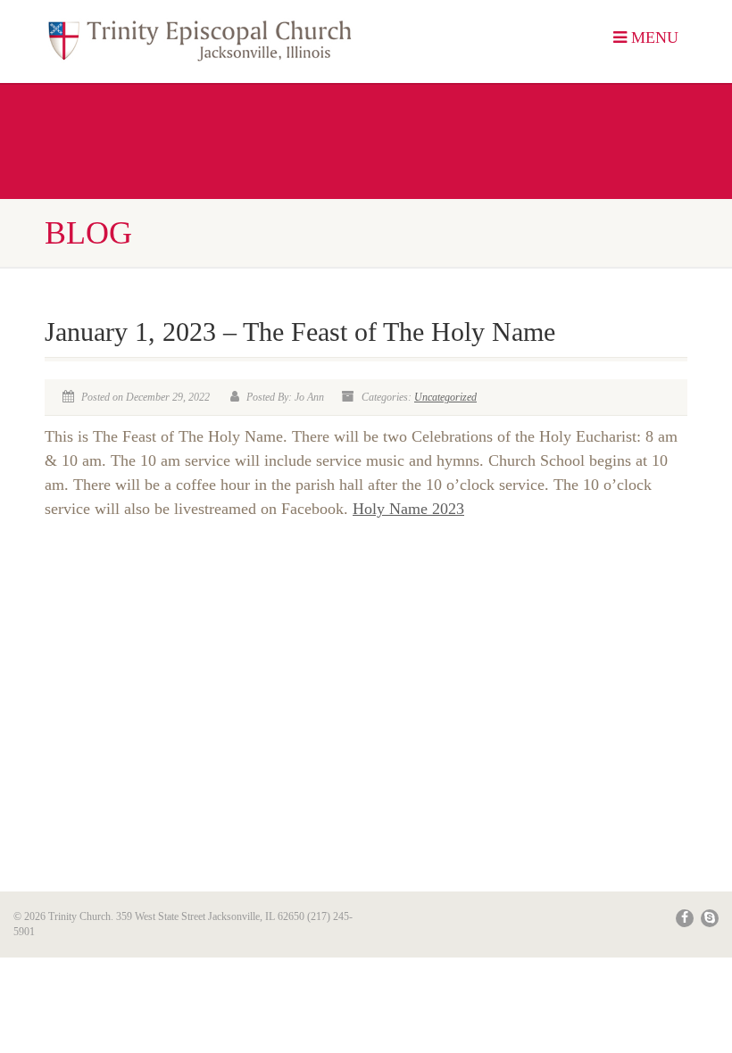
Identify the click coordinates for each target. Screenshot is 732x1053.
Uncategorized (445, 397)
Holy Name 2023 (408, 509)
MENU (652, 37)
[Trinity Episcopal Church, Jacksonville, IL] (199, 41)
